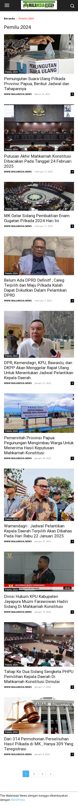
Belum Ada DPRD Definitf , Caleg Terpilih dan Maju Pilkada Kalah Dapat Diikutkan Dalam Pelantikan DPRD (35, 288)
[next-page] (50, 774)
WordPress (18, 799)
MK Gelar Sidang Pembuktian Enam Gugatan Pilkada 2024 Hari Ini (36, 218)
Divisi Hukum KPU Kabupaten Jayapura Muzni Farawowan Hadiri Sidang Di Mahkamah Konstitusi (36, 601)
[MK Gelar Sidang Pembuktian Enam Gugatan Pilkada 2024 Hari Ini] (39, 196)
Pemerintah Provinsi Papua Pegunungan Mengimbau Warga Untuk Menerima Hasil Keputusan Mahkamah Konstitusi (39, 445)
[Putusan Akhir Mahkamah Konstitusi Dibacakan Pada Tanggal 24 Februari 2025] (39, 127)
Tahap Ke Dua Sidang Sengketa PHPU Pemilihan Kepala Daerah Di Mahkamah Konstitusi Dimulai (38, 676)
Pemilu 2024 (11, 72)
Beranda (9, 18)
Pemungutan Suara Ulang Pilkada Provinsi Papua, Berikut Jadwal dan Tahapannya (36, 83)
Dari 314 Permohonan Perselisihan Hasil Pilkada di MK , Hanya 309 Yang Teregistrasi (38, 743)
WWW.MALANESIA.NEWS (18, 94)
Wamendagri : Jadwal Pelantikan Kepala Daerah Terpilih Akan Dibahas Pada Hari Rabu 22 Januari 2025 (38, 531)
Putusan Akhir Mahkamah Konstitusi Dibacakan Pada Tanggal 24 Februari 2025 (38, 161)
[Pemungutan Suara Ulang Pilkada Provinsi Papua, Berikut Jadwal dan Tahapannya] (39, 54)
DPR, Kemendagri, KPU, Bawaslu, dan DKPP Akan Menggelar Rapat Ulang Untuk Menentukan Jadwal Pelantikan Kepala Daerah (38, 370)
